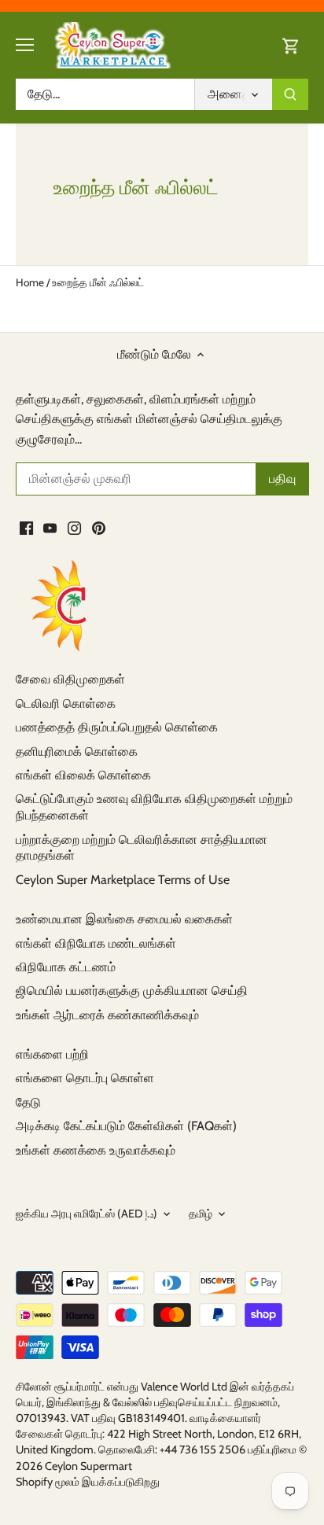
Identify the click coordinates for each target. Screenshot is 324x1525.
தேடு (28, 1102)
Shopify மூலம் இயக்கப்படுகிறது (88, 1482)
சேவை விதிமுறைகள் (70, 679)
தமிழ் (200, 1214)
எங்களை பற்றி (52, 1054)
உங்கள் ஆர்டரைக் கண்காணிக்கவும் (107, 1014)
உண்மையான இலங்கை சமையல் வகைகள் (124, 919)
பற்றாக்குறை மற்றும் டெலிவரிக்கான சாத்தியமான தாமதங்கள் (141, 848)
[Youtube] (50, 527)
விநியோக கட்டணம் (66, 967)
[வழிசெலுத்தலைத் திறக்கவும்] (25, 45)
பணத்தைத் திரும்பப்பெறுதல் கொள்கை (117, 727)
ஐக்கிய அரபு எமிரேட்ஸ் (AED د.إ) (86, 1214)
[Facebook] (26, 527)
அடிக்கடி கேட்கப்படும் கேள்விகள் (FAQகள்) (126, 1125)
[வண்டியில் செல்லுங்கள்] (291, 45)
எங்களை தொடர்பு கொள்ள (85, 1077)
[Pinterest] (98, 527)
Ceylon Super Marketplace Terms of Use (123, 879)
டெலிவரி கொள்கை (66, 703)
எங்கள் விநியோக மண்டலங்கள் (96, 943)
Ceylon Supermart (88, 1466)
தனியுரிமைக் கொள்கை (77, 751)
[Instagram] (74, 527)
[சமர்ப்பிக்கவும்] (290, 94)
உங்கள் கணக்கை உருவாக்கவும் (95, 1150)
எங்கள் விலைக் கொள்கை (83, 775)
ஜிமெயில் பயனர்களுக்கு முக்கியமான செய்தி (132, 990)
